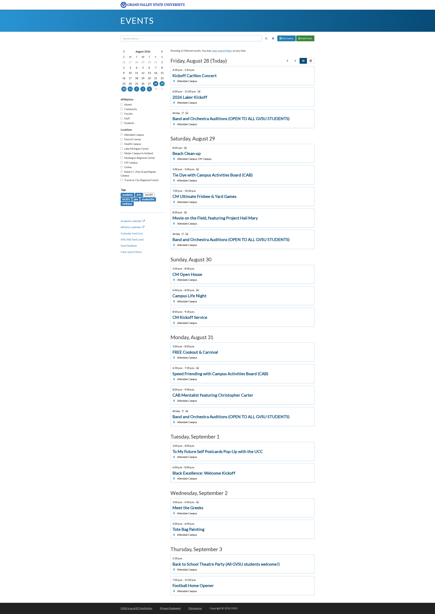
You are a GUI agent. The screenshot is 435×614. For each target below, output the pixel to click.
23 (123, 83)
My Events (287, 38)
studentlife (148, 199)
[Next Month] (162, 51)
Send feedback (129, 245)
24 (130, 83)
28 (136, 62)
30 (149, 62)
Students (128, 122)
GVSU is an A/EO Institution (136, 608)
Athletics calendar (131, 227)
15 (162, 72)
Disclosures (195, 608)
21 (155, 78)
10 (130, 72)
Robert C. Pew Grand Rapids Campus (138, 173)
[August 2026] (287, 61)
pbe (136, 199)
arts (139, 194)
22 (162, 78)
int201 (126, 199)
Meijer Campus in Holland (138, 153)
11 (136, 72)
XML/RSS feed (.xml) (132, 239)
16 (123, 78)
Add (306, 38)
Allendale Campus (133, 134)
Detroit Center (132, 139)
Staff (126, 118)
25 (136, 83)
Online (127, 167)
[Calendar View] (310, 61)
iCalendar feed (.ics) (132, 233)
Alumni (127, 104)
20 (149, 78)
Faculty (128, 113)
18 (136, 78)
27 (130, 62)
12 (142, 72)
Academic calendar (131, 221)
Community (130, 109)
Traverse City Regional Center (141, 180)
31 (155, 62)
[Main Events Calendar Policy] (273, 38)
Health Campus (132, 143)
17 (130, 78)
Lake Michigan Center (136, 148)
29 (142, 62)
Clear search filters (131, 251)
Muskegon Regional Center (139, 157)
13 (149, 72)
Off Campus (130, 162)
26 (123, 62)
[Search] (266, 38)
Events (137, 20)
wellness (127, 203)
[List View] (303, 61)
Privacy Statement (170, 608)
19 (142, 78)
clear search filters (222, 50)
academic (127, 194)
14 (155, 72)
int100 (149, 194)
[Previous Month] (123, 51)
